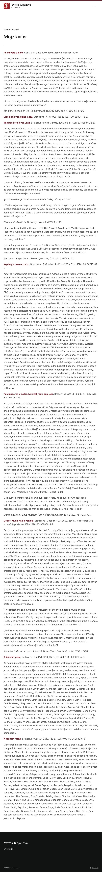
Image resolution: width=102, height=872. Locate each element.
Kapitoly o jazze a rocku (16, 264)
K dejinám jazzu (12, 657)
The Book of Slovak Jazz (17, 122)
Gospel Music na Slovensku (18, 520)
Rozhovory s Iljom (13, 52)
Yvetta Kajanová (16, 842)
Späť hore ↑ (94, 868)
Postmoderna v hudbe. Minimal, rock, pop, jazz (28, 394)
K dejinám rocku (12, 738)
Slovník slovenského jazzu (18, 116)
